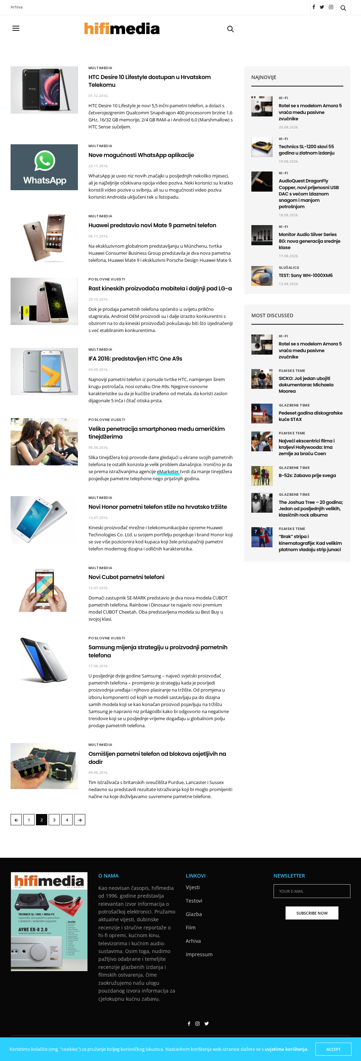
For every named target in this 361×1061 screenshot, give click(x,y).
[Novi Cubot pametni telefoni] (44, 589)
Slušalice (289, 268)
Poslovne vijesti (107, 279)
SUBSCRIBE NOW (312, 913)
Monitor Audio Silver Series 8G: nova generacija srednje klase (310, 241)
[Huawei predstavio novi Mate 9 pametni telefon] (44, 238)
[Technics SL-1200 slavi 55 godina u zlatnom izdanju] (262, 147)
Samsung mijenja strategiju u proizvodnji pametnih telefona (157, 651)
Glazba (194, 914)
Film (191, 927)
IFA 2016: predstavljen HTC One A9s (135, 359)
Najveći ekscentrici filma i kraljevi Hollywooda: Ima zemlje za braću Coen (307, 447)
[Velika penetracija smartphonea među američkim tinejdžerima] (44, 441)
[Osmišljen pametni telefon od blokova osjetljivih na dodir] (44, 766)
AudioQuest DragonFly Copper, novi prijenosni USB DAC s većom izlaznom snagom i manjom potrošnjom (309, 193)
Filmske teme (292, 371)
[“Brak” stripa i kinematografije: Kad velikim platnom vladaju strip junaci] (262, 537)
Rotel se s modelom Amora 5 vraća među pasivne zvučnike (310, 112)
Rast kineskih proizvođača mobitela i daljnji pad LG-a (160, 288)
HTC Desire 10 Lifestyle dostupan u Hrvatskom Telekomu (149, 81)
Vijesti (193, 887)
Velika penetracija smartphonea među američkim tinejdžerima (156, 433)
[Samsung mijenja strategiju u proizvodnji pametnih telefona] (44, 660)
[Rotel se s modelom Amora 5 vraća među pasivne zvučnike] (262, 106)
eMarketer (168, 471)
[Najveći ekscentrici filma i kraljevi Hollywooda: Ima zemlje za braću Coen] (262, 441)
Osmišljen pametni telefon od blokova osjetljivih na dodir (157, 758)
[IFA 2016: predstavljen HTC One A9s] (44, 371)
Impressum (199, 954)
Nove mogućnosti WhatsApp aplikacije (141, 155)
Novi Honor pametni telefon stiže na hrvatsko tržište (157, 507)
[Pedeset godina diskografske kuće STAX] (262, 413)
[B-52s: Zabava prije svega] (262, 476)
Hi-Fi (283, 98)
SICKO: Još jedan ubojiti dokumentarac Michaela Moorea (306, 384)
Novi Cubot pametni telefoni (126, 577)
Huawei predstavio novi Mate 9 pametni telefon (152, 225)
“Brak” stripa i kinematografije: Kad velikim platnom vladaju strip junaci (310, 543)
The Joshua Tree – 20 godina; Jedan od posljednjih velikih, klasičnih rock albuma (311, 508)
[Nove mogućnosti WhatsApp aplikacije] (44, 167)
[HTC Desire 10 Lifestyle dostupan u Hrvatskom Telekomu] (44, 90)
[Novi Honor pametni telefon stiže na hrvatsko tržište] (44, 519)
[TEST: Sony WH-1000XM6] (262, 276)
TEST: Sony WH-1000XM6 (306, 275)
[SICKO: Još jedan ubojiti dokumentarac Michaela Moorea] (262, 379)
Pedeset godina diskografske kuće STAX (311, 416)
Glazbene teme (294, 405)
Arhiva (17, 7)
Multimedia (100, 68)
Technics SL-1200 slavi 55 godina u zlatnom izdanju (307, 149)
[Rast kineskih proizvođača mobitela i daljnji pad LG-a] (44, 301)
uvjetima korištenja (286, 1049)
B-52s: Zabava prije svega (307, 475)
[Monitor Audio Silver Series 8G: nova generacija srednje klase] (262, 235)
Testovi (194, 900)
